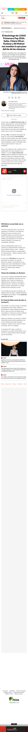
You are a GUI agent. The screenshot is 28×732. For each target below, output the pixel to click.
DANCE (16, 9)
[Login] (26, 13)
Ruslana (14, 384)
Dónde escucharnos (19, 693)
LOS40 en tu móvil (9, 693)
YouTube (11, 660)
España (3, 18)
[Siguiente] (26, 28)
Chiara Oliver (8, 384)
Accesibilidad (12, 690)
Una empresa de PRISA (14, 699)
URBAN (22, 9)
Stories (23, 660)
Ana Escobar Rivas (13, 101)
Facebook (9, 97)
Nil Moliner (20, 384)
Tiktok (8, 660)
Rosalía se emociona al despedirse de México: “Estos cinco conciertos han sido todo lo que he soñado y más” (13, 361)
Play (26, 729)
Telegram (19, 97)
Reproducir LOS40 (24, 171)
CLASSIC (10, 9)
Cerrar (25, 22)
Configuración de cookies (19, 692)
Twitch (20, 660)
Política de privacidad (20, 690)
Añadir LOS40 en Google (15, 115)
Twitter (12, 97)
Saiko (2, 384)
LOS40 (3, 9)
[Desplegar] (14, 724)
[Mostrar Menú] (2, 13)
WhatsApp (15, 97)
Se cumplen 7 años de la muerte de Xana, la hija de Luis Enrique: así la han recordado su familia (13, 377)
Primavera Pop (9, 31)
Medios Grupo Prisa (14, 702)
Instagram (5, 660)
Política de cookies (8, 692)
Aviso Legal (5, 690)
